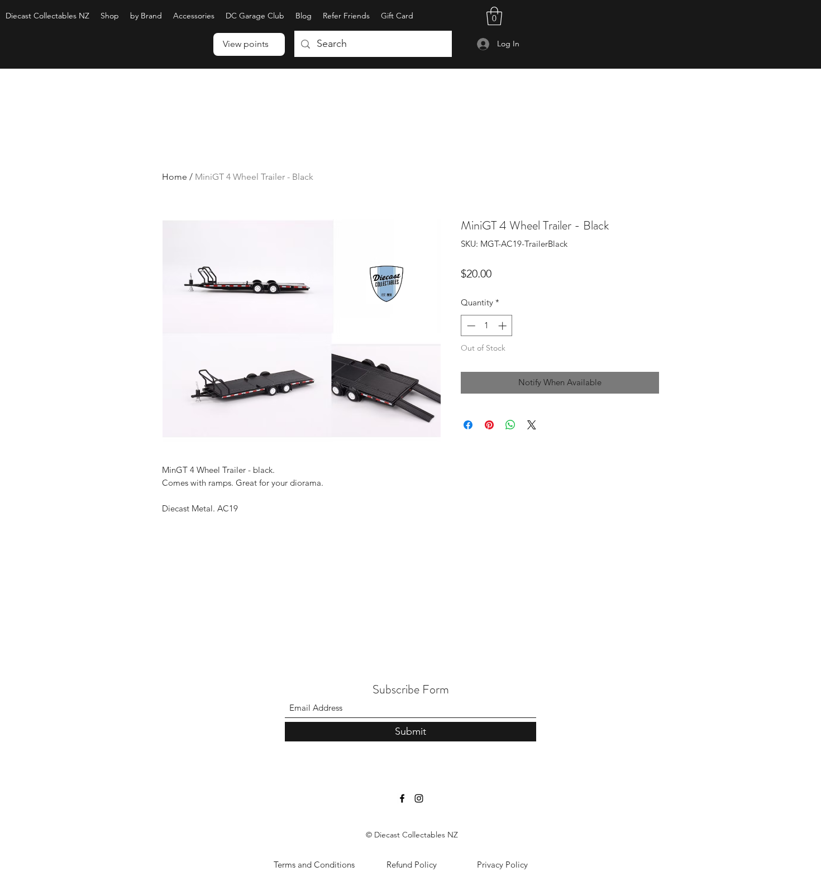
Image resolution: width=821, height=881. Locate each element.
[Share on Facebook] (468, 425)
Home (174, 176)
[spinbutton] (487, 325)
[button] (146, 16)
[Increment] (503, 325)
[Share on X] (531, 425)
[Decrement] (470, 325)
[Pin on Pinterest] (489, 425)
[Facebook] (402, 798)
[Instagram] (418, 798)
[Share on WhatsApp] (510, 425)
